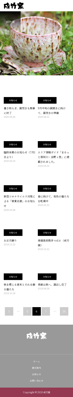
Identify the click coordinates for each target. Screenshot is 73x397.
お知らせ (13, 100)
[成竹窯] (36, 335)
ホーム (36, 361)
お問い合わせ (36, 380)
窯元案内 (36, 367)
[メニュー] (67, 5)
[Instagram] (30, 347)
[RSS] (42, 347)
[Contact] (36, 347)
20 (64, 311)
